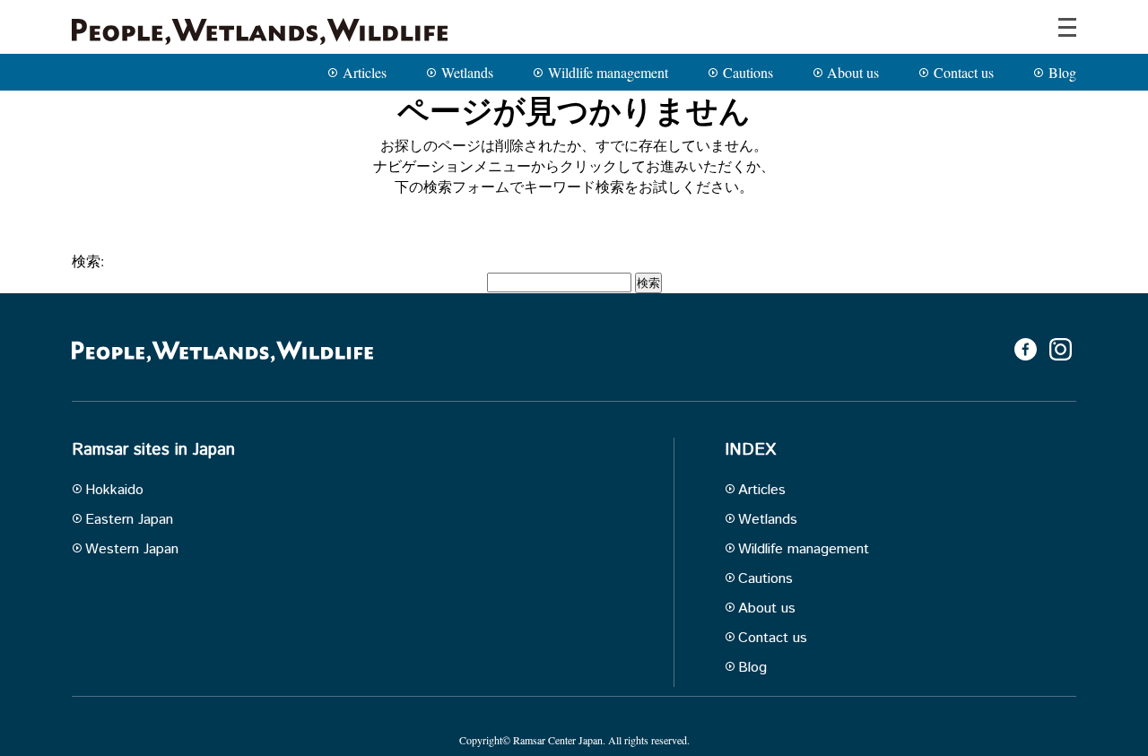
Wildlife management (608, 72)
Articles (365, 72)
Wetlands (467, 72)
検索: (88, 260)
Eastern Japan (129, 519)
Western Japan (131, 549)
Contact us (964, 72)
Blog (1062, 72)
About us (853, 72)
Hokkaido (114, 490)
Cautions (748, 72)
